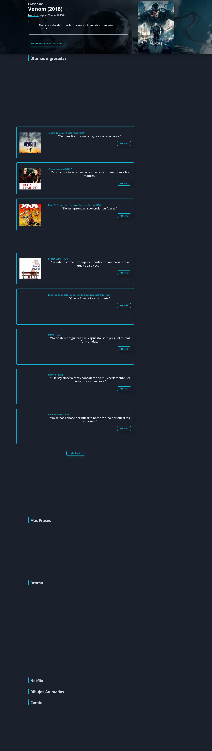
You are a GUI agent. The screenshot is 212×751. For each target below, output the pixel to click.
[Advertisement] (107, 84)
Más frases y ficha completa (47, 43)
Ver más (124, 143)
